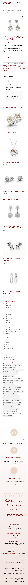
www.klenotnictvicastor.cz (10, 553)
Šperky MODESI (11, 10)
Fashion (14, 365)
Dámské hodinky (7, 365)
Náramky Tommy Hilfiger (17, 391)
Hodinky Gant (6, 320)
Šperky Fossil (6, 346)
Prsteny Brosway (7, 400)
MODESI (16, 579)
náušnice (13, 66)
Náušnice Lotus (6, 395)
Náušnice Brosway (13, 393)
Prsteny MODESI (7, 402)
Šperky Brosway (7, 338)
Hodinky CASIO (7, 310)
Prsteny (17, 398)
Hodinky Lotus (7, 325)
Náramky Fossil (17, 389)
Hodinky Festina (7, 318)
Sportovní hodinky (16, 404)
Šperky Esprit (6, 344)
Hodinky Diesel (7, 314)
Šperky (15, 65)
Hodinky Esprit (7, 316)
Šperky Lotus (6, 350)
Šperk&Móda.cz (9, 571)
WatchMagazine (8, 560)
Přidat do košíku (10, 58)
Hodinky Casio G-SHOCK (10, 312)
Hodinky (5, 303)
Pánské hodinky (6, 404)
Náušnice (20, 63)
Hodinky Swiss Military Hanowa (11, 329)
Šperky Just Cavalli (8, 348)
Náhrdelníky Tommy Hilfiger (9, 387)
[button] (23, 16)
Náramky (19, 387)
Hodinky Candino (7, 307)
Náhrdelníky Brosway (8, 380)
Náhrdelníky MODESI (8, 382)
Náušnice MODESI (7, 65)
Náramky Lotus (6, 391)
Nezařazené (6, 333)
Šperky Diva (6, 342)
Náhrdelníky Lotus (19, 380)
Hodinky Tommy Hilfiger (9, 331)
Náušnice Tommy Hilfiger (9, 398)
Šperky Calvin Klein (8, 340)
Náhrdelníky (18, 378)
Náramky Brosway (7, 389)
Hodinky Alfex (7, 305)
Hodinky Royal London (9, 327)
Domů (4, 10)
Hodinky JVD (6, 322)
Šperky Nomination (8, 355)
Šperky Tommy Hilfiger (9, 359)
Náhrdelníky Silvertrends (9, 385)
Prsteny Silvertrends (16, 402)
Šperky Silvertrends (8, 357)
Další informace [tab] (8, 76)
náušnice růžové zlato (13, 68)
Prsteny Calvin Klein (16, 400)
